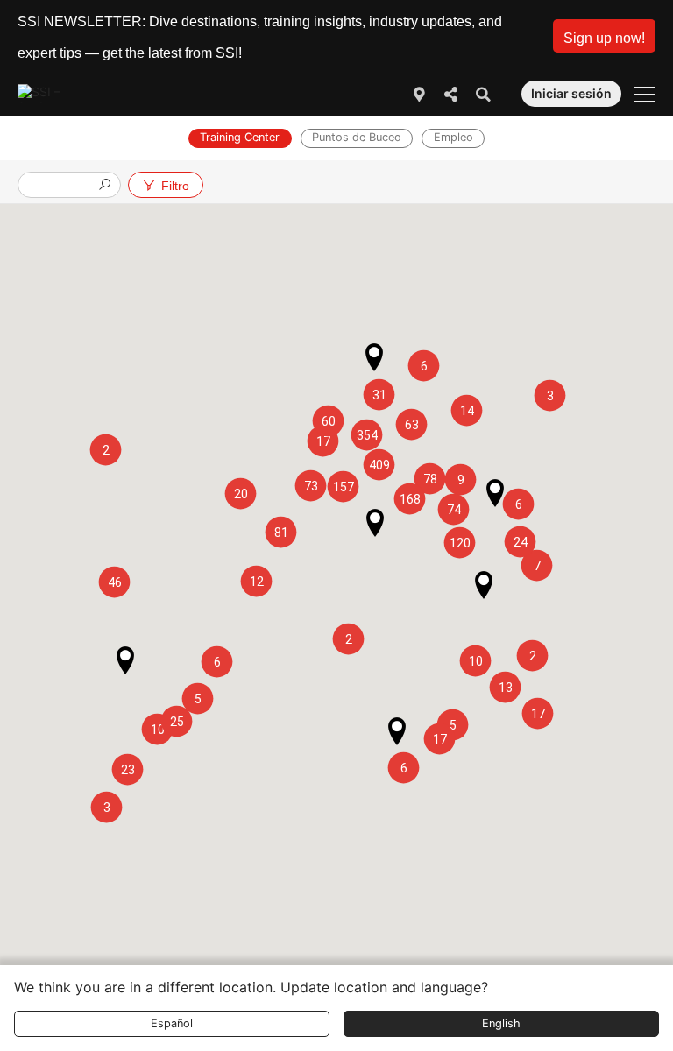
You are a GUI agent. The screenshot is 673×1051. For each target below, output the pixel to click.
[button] (604, 36)
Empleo (453, 137)
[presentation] (62, 186)
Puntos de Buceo (356, 137)
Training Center (240, 137)
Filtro (175, 186)
